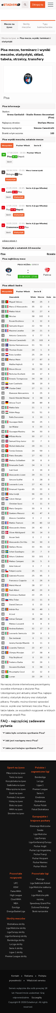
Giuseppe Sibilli (16, 422)
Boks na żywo (15, 805)
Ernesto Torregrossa (18, 378)
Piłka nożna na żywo (15, 773)
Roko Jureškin (15, 354)
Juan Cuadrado (15, 383)
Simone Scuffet (15, 479)
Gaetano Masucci (16, 513)
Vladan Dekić (15, 388)
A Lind (12, 614)
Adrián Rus (14, 609)
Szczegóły (37, 997)
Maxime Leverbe (16, 330)
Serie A (40, 793)
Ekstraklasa (40, 801)
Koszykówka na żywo (16, 781)
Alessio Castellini (17, 518)
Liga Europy (40, 838)
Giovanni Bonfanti (17, 667)
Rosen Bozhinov (16, 321)
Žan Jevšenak (15, 638)
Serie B (37, 145)
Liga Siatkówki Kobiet (40, 883)
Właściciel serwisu (36, 980)
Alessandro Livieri (17, 474)
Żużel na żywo (16, 793)
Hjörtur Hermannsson (18, 345)
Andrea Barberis (16, 628)
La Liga (40, 781)
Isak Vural (13, 470)
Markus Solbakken (17, 460)
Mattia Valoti (14, 311)
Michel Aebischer (16, 446)
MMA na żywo (16, 809)
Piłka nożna (24, 264)
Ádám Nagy (14, 412)
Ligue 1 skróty (16, 952)
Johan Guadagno (16, 551)
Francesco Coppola (17, 580)
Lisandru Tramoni (17, 647)
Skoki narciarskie (40, 911)
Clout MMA (16, 899)
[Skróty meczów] (11, 4)
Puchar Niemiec (40, 862)
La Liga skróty (15, 944)
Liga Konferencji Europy (40, 842)
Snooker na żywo (16, 813)
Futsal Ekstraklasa (40, 809)
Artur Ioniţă (14, 494)
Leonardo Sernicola (18, 633)
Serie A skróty (16, 948)
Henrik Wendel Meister (19, 398)
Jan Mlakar (13, 426)
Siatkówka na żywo (16, 785)
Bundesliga (40, 777)
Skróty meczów (26, 25)
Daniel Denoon (16, 604)
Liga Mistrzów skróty (16, 928)
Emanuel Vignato (17, 489)
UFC (16, 883)
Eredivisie (40, 797)
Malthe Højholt (15, 364)
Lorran (12, 676)
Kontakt (15, 975)
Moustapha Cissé (17, 671)
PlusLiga (40, 879)
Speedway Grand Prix (40, 903)
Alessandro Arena (17, 527)
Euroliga (16, 907)
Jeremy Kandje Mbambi (19, 643)
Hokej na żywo (16, 801)
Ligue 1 (40, 785)
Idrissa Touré (15, 402)
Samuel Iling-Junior (17, 441)
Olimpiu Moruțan (16, 652)
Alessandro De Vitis (18, 542)
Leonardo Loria (16, 484)
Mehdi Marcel (15, 585)
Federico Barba (16, 662)
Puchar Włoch (23, 145)
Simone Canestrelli (17, 340)
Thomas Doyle (15, 350)
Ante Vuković (15, 566)
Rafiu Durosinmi (16, 417)
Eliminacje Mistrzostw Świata (40, 828)
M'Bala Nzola (15, 436)
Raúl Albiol (14, 590)
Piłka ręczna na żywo (16, 789)
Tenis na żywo (16, 777)
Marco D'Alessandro (18, 306)
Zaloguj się (37, 4)
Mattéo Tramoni (16, 523)
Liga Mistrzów (40, 834)
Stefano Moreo (15, 547)
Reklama (28, 975)
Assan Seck (14, 537)
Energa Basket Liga (16, 911)
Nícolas (12, 316)
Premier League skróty (16, 956)
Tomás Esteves (16, 450)
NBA (16, 903)
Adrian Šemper (15, 619)
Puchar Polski (40, 805)
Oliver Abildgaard (17, 532)
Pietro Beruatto (16, 455)
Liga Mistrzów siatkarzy (40, 887)
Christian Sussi (15, 503)
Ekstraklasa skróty (16, 924)
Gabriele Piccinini (16, 575)
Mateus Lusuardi (16, 623)
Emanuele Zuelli (16, 465)
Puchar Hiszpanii (40, 858)
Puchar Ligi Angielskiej (40, 850)
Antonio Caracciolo (17, 335)
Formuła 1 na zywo (16, 797)
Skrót (9, 162)
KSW (16, 887)
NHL (40, 891)
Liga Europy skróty (16, 932)
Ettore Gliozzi (15, 369)
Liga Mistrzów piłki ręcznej (40, 897)
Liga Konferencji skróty (16, 936)
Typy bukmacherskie (44, 25)
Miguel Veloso (15, 302)
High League (16, 895)
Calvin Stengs (15, 499)
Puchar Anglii (40, 846)
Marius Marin (14, 359)
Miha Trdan (14, 599)
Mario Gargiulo (15, 508)
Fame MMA (16, 891)
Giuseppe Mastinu (17, 431)
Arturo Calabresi (16, 556)
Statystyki (11, 179)
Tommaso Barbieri (17, 595)
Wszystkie (7, 145)
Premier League (40, 789)
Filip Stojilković (15, 657)
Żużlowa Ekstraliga (40, 907)
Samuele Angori (16, 326)
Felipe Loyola (15, 571)
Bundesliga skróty (15, 940)
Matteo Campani (16, 561)
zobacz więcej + (9, 240)
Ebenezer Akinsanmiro (19, 393)
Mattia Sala (14, 407)
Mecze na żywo (9, 25)
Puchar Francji (40, 854)
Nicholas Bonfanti (17, 374)
